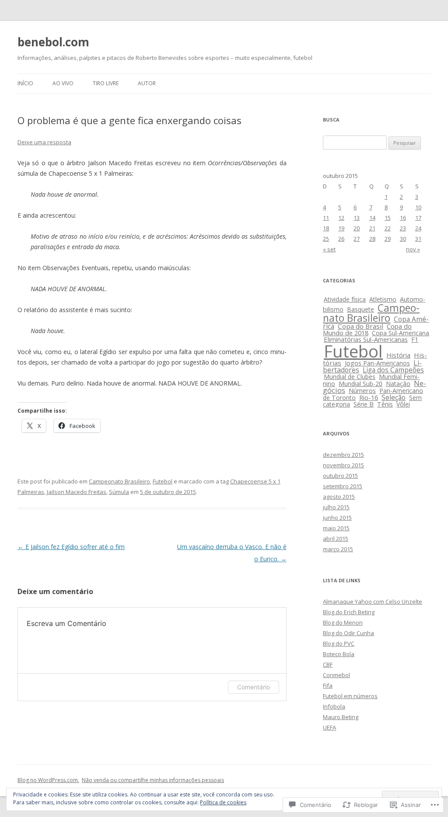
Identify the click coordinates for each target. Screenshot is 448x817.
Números (362, 390)
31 (418, 239)
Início (25, 83)
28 (372, 239)
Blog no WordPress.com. (48, 780)
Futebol (162, 481)
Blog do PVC (338, 643)
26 (341, 239)
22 (388, 228)
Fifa (327, 685)
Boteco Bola (338, 654)
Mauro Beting (340, 717)
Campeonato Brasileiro (119, 481)
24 (418, 228)
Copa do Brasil (360, 326)
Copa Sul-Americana (400, 333)
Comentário (253, 687)
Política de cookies (223, 802)
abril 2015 (335, 538)
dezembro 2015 (343, 455)
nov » (413, 249)
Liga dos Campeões (393, 370)
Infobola (334, 706)
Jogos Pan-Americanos (377, 363)
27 (357, 239)
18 (326, 228)
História (398, 355)
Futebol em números (350, 696)
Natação (398, 383)
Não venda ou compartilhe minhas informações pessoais (153, 780)
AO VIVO (63, 83)
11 (326, 218)
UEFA (329, 727)
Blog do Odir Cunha (348, 633)
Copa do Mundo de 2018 (367, 329)
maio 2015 (336, 528)
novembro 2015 (343, 465)
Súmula (119, 492)
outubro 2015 (340, 476)
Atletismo (382, 299)
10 (418, 207)
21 (372, 228)
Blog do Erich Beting (348, 612)
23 (403, 228)
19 (341, 228)
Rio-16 (368, 397)
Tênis (385, 404)
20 (357, 228)
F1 (414, 339)
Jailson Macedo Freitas (76, 492)
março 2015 (338, 549)
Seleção (394, 397)
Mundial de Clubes (349, 376)
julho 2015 (336, 507)
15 (388, 218)
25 (326, 239)
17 (418, 218)
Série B (364, 404)
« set (329, 249)
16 (403, 218)
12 (341, 218)
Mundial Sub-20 (360, 383)
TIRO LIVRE (106, 83)
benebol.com (53, 42)
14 (372, 218)
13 (357, 218)
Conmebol (336, 675)
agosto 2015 (339, 497)
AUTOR (147, 83)
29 (388, 239)
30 (403, 239)
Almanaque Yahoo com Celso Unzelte (372, 601)
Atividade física (345, 299)
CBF (327, 664)
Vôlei (403, 404)
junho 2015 (337, 517)
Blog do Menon (343, 622)
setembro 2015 (342, 486)
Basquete (360, 309)
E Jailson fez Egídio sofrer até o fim (71, 546)
